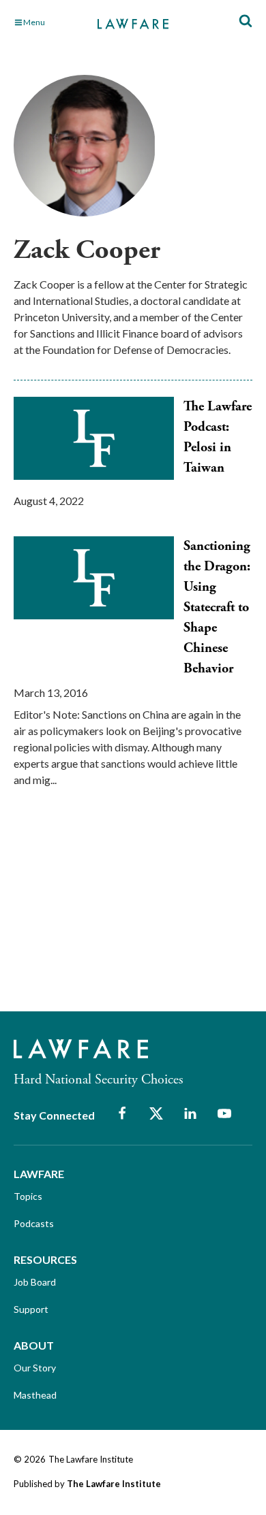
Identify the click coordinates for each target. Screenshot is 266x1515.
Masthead (35, 1395)
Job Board (35, 1282)
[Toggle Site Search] (245, 21)
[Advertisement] (116, 911)
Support (31, 1309)
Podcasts (34, 1223)
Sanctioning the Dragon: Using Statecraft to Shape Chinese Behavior (216, 607)
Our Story (35, 1367)
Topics (28, 1196)
